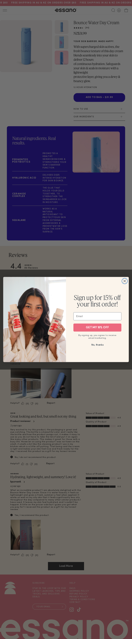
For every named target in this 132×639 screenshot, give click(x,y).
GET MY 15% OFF (97, 327)
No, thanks (97, 345)
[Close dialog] (125, 281)
